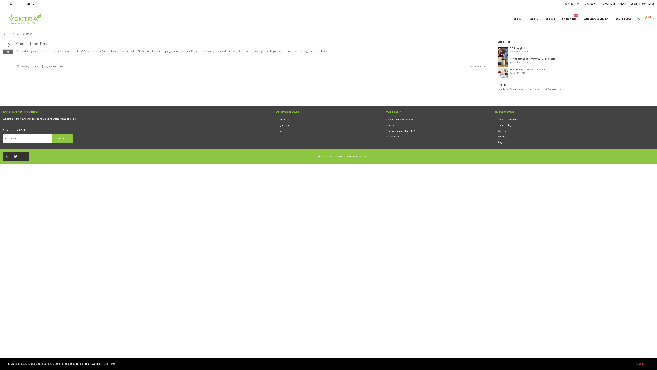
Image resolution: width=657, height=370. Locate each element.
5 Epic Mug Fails (518, 48)
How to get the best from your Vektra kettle (532, 58)
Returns (502, 136)
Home (4, 34)
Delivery (502, 130)
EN (28, 3)
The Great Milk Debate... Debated (527, 69)
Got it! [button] (640, 363)
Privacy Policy (505, 125)
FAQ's (391, 125)
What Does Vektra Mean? (401, 119)
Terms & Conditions (508, 119)
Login (634, 4)
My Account (591, 4)
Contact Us (648, 4)
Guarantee (394, 136)
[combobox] (27, 4)
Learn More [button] (110, 363)
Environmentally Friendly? (401, 130)
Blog (500, 142)
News (623, 4)
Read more (476, 66)
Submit (62, 138)
